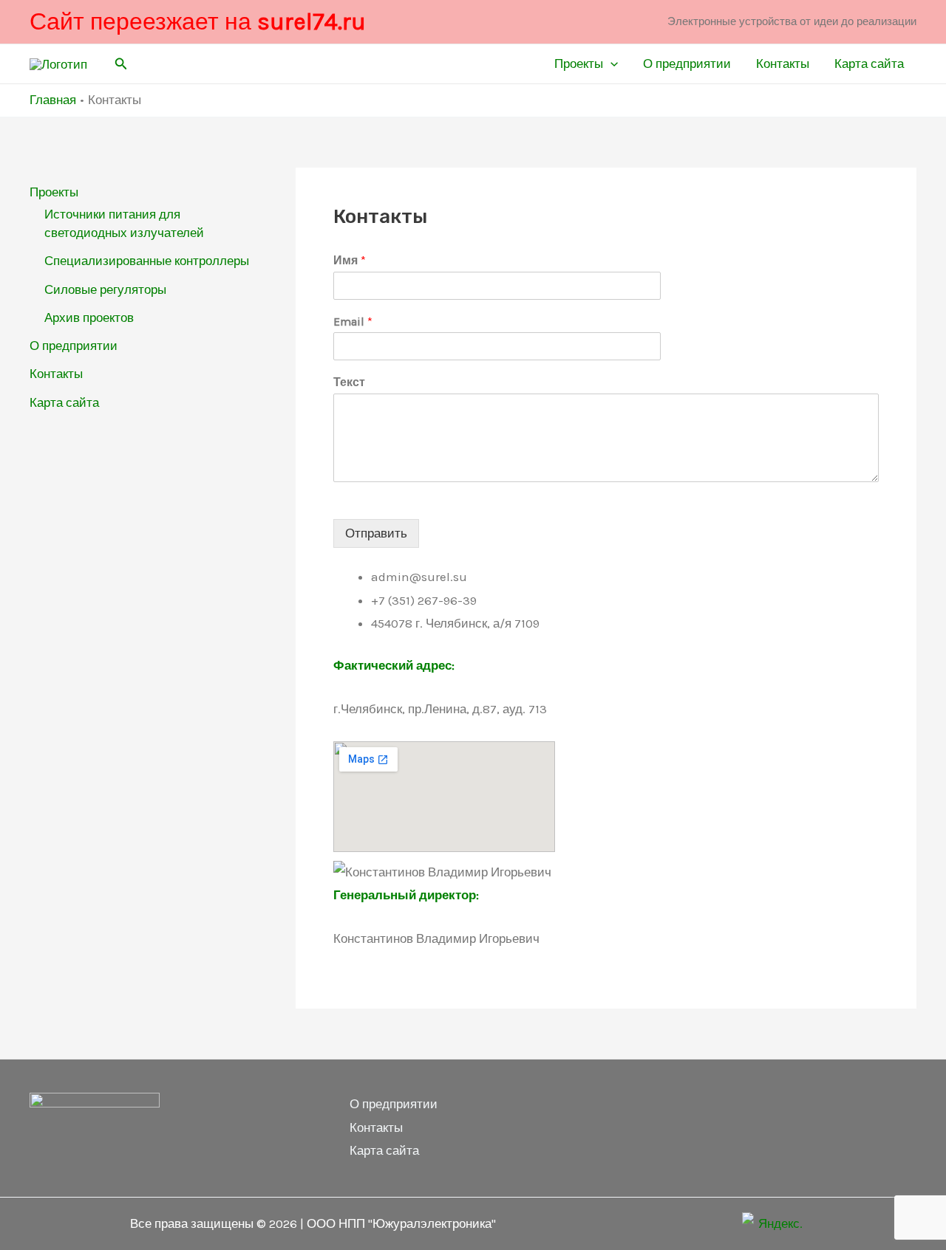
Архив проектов (89, 317)
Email (352, 322)
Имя (349, 260)
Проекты (578, 63)
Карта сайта (869, 63)
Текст (349, 382)
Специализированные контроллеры (146, 260)
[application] (610, 63)
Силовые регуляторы (105, 289)
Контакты (782, 63)
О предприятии (687, 63)
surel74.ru (311, 21)
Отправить (376, 533)
